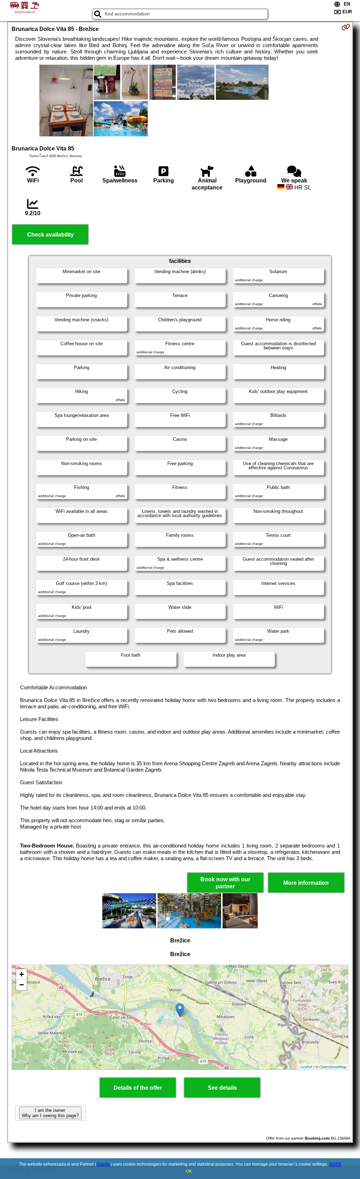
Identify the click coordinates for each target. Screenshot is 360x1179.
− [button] (21, 984)
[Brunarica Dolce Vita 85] (66, 101)
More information (306, 883)
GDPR (335, 1164)
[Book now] (345, 27)
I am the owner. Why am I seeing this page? (50, 1113)
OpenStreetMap (332, 1066)
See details (222, 1088)
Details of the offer (138, 1088)
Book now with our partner (225, 882)
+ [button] (21, 974)
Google (103, 1164)
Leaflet (306, 1066)
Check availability (50, 235)
